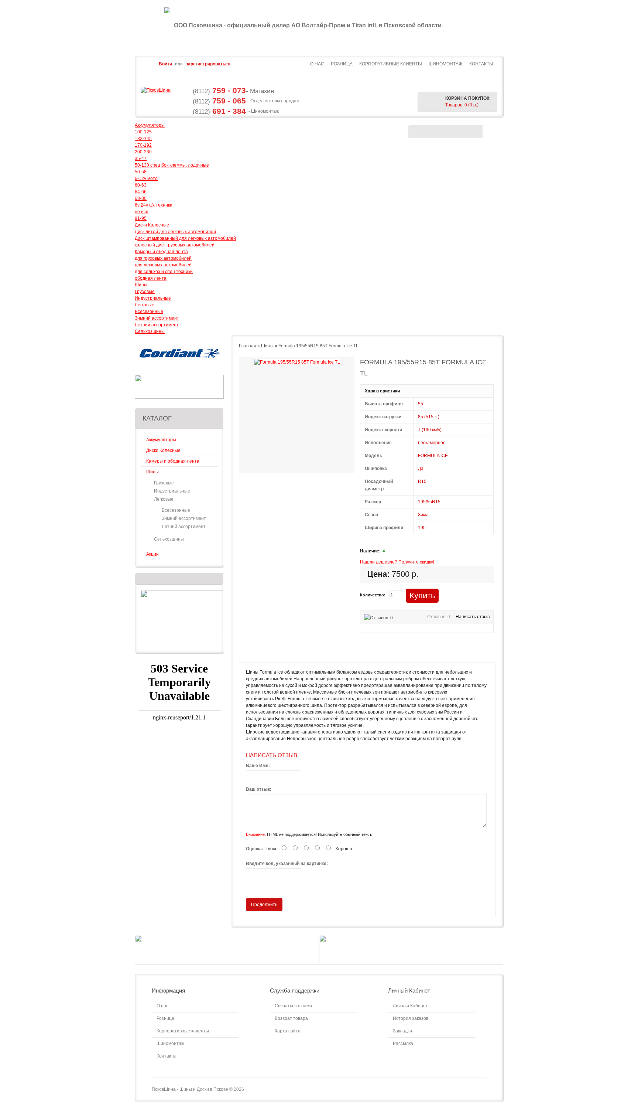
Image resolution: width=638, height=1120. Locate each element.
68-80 (141, 198)
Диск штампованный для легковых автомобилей (185, 238)
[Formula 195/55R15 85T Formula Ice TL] (297, 362)
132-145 (143, 138)
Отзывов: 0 (438, 616)
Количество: (372, 595)
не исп (141, 211)
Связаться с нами (293, 1005)
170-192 (143, 145)
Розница (342, 64)
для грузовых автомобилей (163, 258)
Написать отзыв (473, 616)
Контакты (481, 64)
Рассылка (403, 1043)
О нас (317, 64)
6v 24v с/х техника (153, 205)
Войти (165, 64)
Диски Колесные (152, 225)
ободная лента (151, 278)
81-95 (141, 218)
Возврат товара (291, 1018)
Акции (152, 554)
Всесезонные (149, 311)
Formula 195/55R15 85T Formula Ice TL (318, 345)
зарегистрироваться (208, 64)
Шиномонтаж (446, 64)
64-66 (141, 191)
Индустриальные (153, 298)
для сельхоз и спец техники (164, 271)
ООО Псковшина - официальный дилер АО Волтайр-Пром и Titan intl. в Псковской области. (308, 25)
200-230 (143, 151)
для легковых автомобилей (163, 265)
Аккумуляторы (150, 125)
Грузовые (145, 291)
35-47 (141, 158)
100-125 (143, 132)
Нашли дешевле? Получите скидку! (397, 562)
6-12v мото (146, 178)
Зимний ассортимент (157, 318)
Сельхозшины (150, 331)
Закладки (402, 1031)
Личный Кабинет (410, 1005)
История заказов (410, 1018)
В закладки (448, 594)
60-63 (141, 185)
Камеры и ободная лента (161, 251)
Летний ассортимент (157, 324)
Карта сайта (288, 1031)
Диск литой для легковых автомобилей (175, 231)
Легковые (144, 304)
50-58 (141, 171)
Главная (247, 345)
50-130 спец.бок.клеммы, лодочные (172, 165)
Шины (141, 284)
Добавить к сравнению (459, 594)
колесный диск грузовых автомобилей (175, 245)
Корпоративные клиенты (390, 64)
